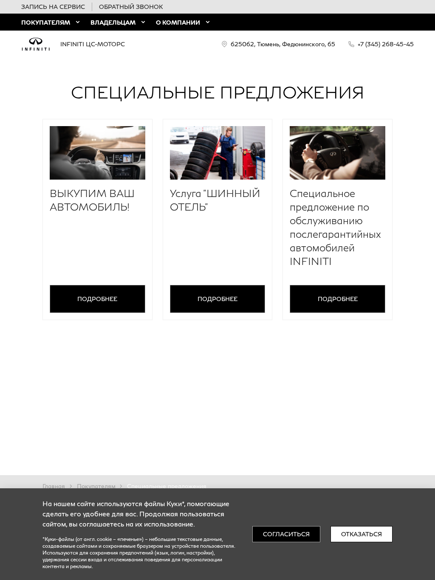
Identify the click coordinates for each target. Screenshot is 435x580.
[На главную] (35, 44)
